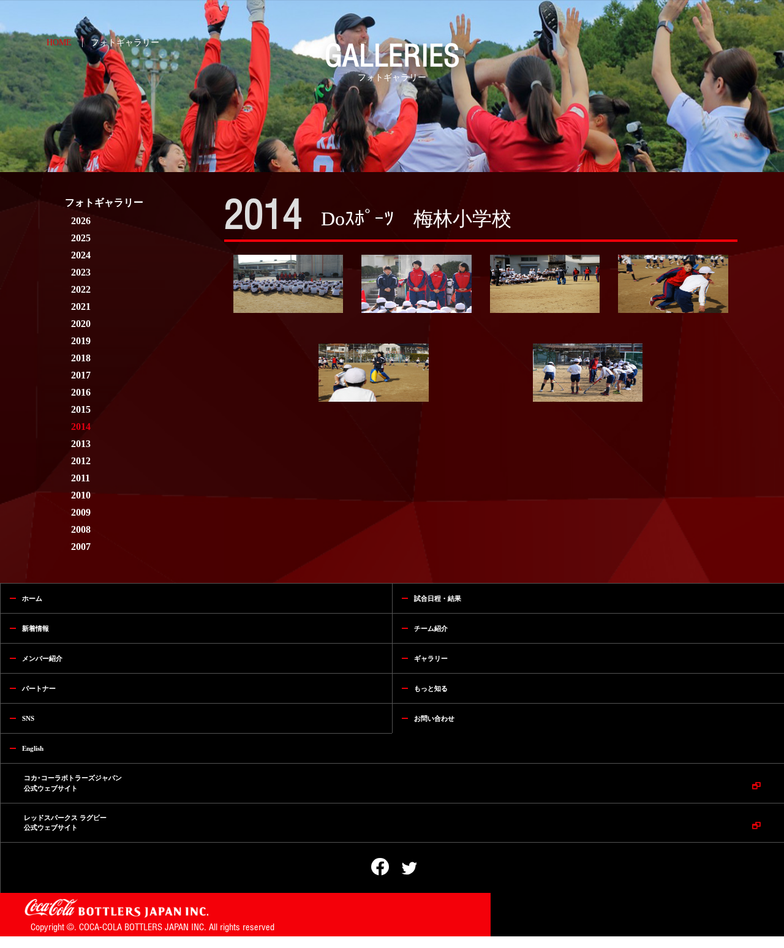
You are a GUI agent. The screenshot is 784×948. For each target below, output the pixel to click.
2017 (81, 375)
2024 (81, 255)
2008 (81, 529)
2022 (81, 289)
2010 (81, 495)
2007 (81, 546)
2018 (81, 358)
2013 (81, 443)
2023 (81, 272)
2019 (81, 341)
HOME (59, 42)
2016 (81, 392)
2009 (81, 512)
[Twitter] (401, 868)
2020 (81, 323)
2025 (81, 238)
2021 (81, 306)
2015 (81, 409)
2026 (81, 221)
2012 (81, 461)
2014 (81, 426)
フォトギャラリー (125, 42)
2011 (80, 478)
